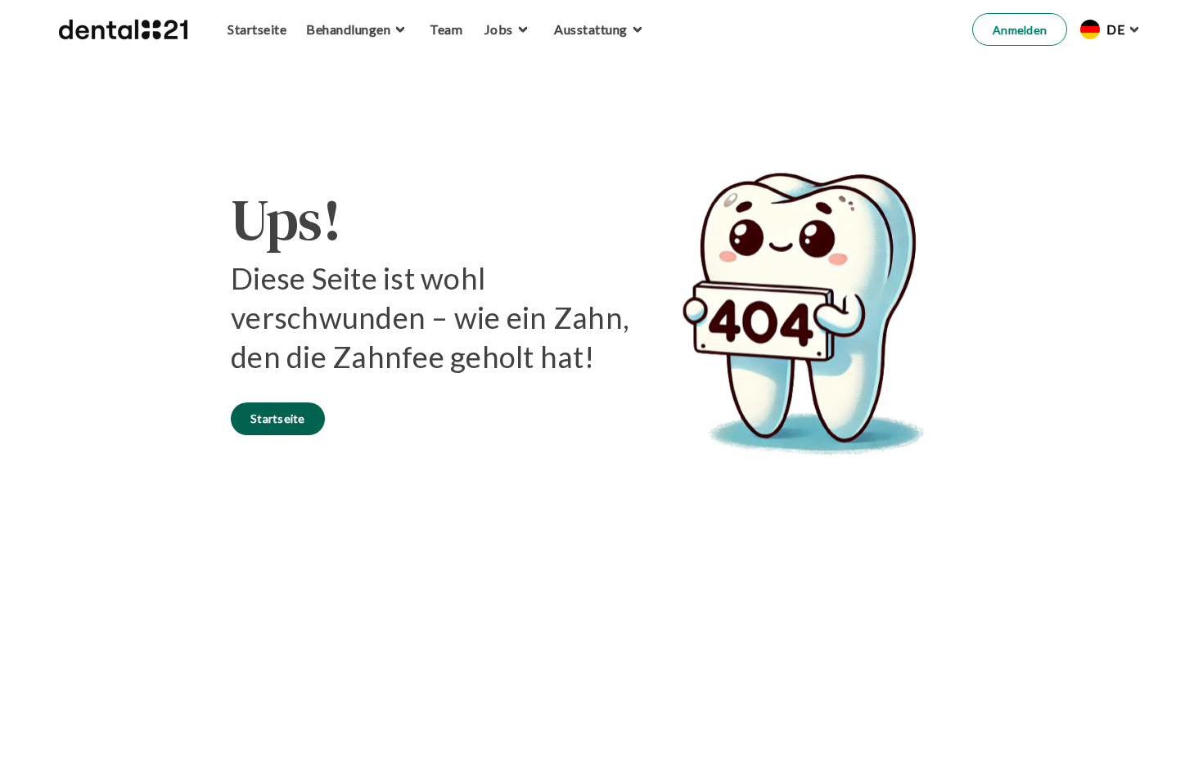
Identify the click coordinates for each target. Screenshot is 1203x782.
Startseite (277, 418)
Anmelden (1020, 30)
